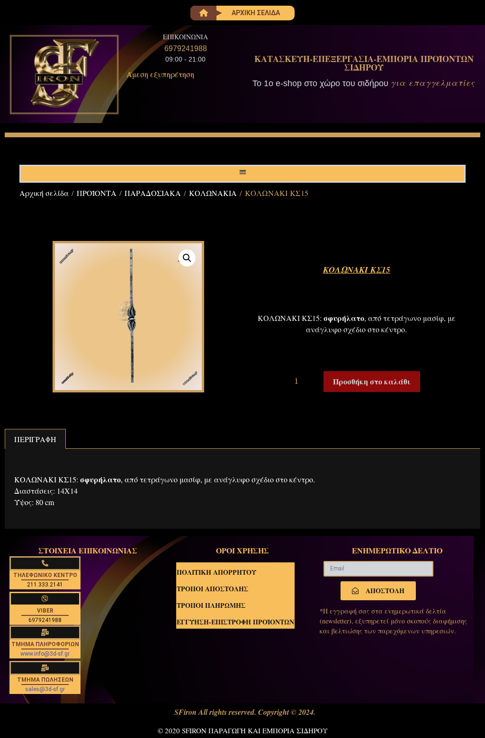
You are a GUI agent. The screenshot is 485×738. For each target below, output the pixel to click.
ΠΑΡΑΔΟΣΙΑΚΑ (153, 193)
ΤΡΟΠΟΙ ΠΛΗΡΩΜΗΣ (211, 605)
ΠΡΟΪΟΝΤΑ (97, 193)
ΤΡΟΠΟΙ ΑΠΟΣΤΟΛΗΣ (212, 589)
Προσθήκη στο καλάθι (372, 381)
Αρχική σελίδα (44, 193)
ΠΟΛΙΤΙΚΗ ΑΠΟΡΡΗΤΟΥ (216, 572)
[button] (242, 171)
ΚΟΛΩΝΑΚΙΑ (213, 193)
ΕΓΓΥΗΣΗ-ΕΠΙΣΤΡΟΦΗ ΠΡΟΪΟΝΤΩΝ (235, 622)
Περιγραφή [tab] (35, 439)
